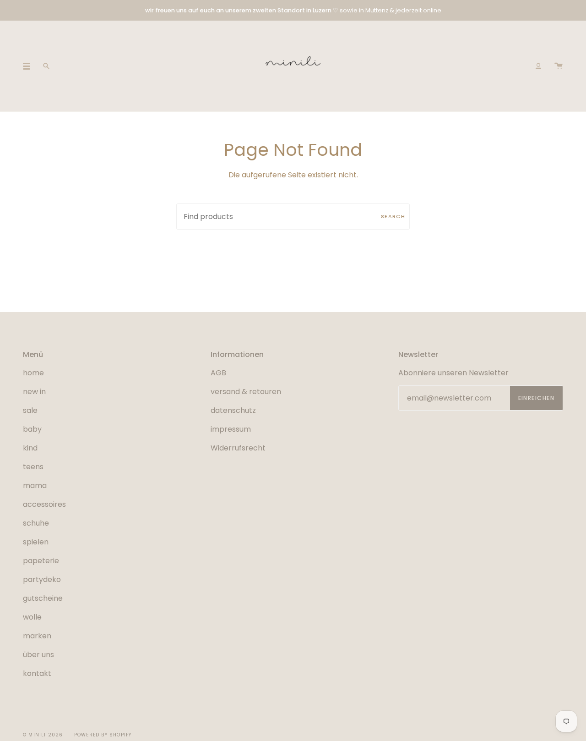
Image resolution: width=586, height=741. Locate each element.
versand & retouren (246, 391)
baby (32, 429)
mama (35, 485)
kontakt (37, 673)
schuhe (36, 523)
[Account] (538, 66)
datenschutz (233, 410)
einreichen (536, 398)
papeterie (41, 560)
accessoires (44, 504)
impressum (231, 429)
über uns (38, 654)
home (33, 373)
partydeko (42, 579)
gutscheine (43, 598)
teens (33, 466)
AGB (218, 373)
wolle (32, 617)
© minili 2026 (43, 734)
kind (30, 448)
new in (34, 391)
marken (37, 636)
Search (393, 216)
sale (30, 410)
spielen (36, 542)
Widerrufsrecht (238, 448)
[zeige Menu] (30, 66)
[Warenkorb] (558, 66)
